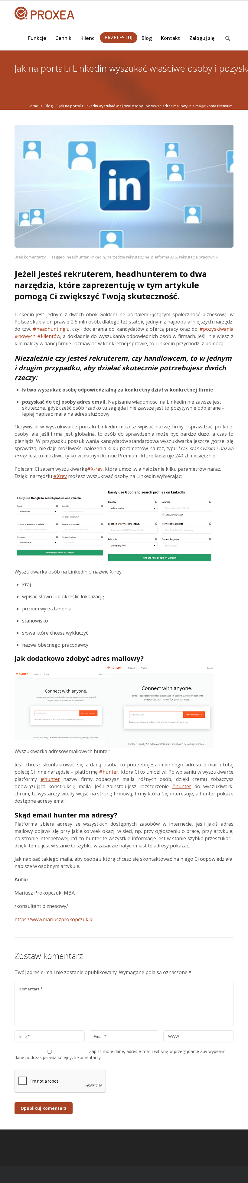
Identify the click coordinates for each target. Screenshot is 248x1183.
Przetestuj (118, 37)
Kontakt (170, 38)
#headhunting (49, 329)
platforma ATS (164, 257)
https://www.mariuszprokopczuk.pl (54, 919)
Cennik (63, 38)
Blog (147, 38)
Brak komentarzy (30, 257)
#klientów (48, 336)
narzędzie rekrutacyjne (128, 257)
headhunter (78, 257)
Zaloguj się (201, 38)
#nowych (25, 336)
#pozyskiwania (216, 329)
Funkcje (37, 38)
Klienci (88, 38)
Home (33, 106)
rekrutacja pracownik (198, 257)
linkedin (97, 257)
